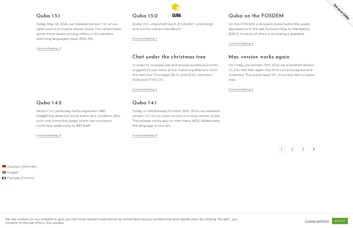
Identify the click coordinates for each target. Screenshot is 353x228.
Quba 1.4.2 (49, 103)
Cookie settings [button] (317, 221)
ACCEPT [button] (339, 220)
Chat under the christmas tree (169, 57)
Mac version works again (259, 57)
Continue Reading (48, 48)
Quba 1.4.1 (144, 103)
